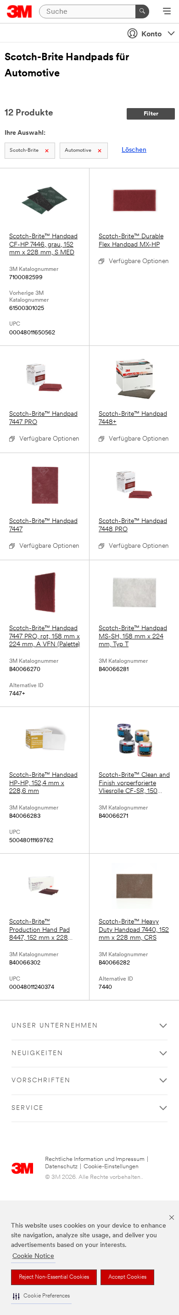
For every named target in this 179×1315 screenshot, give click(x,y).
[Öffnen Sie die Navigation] (167, 12)
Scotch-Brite (24, 150)
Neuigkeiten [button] (37, 1053)
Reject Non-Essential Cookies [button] (54, 1277)
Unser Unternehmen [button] (54, 1025)
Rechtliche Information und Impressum (95, 1159)
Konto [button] (151, 34)
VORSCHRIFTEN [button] (41, 1080)
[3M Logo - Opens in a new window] (19, 11)
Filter (151, 114)
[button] (41, 1296)
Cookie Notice (33, 1256)
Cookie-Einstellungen (111, 1167)
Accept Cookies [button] (127, 1277)
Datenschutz (61, 1167)
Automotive (78, 150)
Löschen (134, 150)
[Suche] (142, 11)
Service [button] (27, 1108)
